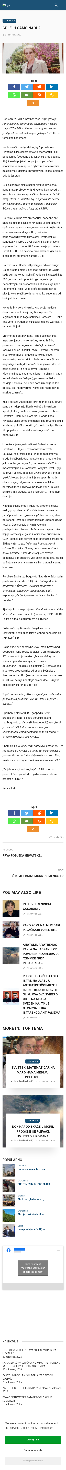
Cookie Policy (28, 1427)
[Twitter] (27, 87)
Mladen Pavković (23, 1081)
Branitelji (22, 1195)
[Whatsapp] (14, 95)
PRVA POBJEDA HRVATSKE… (23, 855)
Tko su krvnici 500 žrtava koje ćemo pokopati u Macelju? (31, 1352)
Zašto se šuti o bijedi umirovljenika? (25, 1388)
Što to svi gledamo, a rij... (32, 1199)
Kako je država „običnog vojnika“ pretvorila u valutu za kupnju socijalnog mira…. (31, 1364)
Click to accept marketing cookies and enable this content (33, 1268)
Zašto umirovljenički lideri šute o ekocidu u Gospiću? (30, 1377)
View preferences (33, 1460)
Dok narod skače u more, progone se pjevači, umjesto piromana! (33, 1131)
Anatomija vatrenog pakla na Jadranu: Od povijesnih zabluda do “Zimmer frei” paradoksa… (41, 954)
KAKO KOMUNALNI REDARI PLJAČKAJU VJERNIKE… (41, 927)
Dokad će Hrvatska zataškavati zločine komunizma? (27, 1399)
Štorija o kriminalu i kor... (32, 1214)
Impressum (46, 1427)
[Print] (39, 95)
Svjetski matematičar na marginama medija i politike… (33, 1072)
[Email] (27, 95)
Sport (20, 1226)
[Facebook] (14, 87)
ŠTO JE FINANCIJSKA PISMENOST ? (37, 876)
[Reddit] (39, 87)
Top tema (9, 20)
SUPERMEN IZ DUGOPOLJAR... (35, 1184)
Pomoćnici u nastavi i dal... (33, 1169)
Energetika (23, 1180)
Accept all (33, 1439)
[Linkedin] (52, 87)
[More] (33, 103)
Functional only (33, 1450)
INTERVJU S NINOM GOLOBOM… (37, 906)
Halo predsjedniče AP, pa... (32, 1229)
